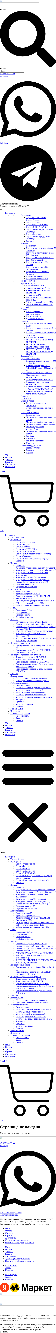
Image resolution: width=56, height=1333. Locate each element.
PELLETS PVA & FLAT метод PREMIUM (34, 631)
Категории (10, 213)
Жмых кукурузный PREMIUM (39, 380)
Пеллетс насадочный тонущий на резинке (34, 624)
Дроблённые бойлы (34, 318)
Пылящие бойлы (33, 316)
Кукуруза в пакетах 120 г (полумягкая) (37, 268)
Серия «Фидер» (33, 220)
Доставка (9, 459)
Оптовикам (10, 466)
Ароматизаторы (28, 283)
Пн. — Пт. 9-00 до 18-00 (10, 1212)
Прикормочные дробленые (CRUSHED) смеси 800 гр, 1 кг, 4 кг (41, 367)
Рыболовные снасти (30, 412)
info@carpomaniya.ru (9, 1215)
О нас (7, 455)
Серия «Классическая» (36, 217)
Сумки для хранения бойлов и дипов (32, 680)
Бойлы (24, 309)
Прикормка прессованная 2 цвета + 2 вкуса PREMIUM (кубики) (41, 388)
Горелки (29, 452)
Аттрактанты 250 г (34, 295)
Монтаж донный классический (40, 422)
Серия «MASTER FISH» (37, 225)
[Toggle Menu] (1, 209)
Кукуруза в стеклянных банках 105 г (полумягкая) (40, 258)
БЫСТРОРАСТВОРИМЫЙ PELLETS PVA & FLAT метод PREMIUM (39, 351)
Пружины (30, 438)
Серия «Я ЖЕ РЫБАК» (36, 227)
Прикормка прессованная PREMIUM (32, 662)
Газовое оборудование (31, 445)
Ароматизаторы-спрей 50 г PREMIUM (33, 596)
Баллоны (30, 450)
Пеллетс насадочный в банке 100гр (31, 622)
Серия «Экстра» (33, 222)
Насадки (24, 243)
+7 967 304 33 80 (7, 74)
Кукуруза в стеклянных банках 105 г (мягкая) (36, 570)
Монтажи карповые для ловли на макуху (34, 697)
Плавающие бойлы (34, 311)
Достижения (10, 464)
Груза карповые (33, 415)
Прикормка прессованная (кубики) (36, 373)
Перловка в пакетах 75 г (37, 279)
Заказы (8, 1268)
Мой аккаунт (11, 1265)
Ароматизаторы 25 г (35, 286)
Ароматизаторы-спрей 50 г (38, 288)
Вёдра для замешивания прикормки (31, 678)
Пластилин (26, 398)
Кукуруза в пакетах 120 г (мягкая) (31, 577)
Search (3, 9)
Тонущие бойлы (33, 314)
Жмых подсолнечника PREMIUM (31, 657)
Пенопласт (31, 246)
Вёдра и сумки (27, 401)
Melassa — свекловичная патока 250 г (32, 605)
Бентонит (30, 241)
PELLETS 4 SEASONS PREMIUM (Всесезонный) (37, 345)
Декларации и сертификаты (17, 1240)
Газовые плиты (33, 448)
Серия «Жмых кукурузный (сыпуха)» (32, 558)
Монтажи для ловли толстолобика (35, 428)
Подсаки (30, 443)
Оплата (8, 457)
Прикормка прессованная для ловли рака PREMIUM (39, 392)
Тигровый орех (28, 356)
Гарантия (9, 462)
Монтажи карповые (35, 441)
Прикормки (26, 215)
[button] (28, 796)
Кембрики (30, 436)
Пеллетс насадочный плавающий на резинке (35, 626)
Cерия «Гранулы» (34, 234)
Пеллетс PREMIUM (35, 337)
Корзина (9, 1270)
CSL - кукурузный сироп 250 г (39, 302)
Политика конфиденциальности (19, 1242)
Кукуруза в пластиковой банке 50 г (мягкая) (35, 568)
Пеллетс (24, 321)
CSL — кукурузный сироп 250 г (30, 603)
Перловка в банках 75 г (36, 276)
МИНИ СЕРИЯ (28, 281)
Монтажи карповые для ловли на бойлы (33, 688)
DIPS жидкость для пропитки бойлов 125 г (35, 601)
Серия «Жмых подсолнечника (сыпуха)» (34, 554)
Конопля (25, 396)
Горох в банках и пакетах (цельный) (32, 582)
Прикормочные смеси (30, 358)
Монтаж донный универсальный (40, 424)
